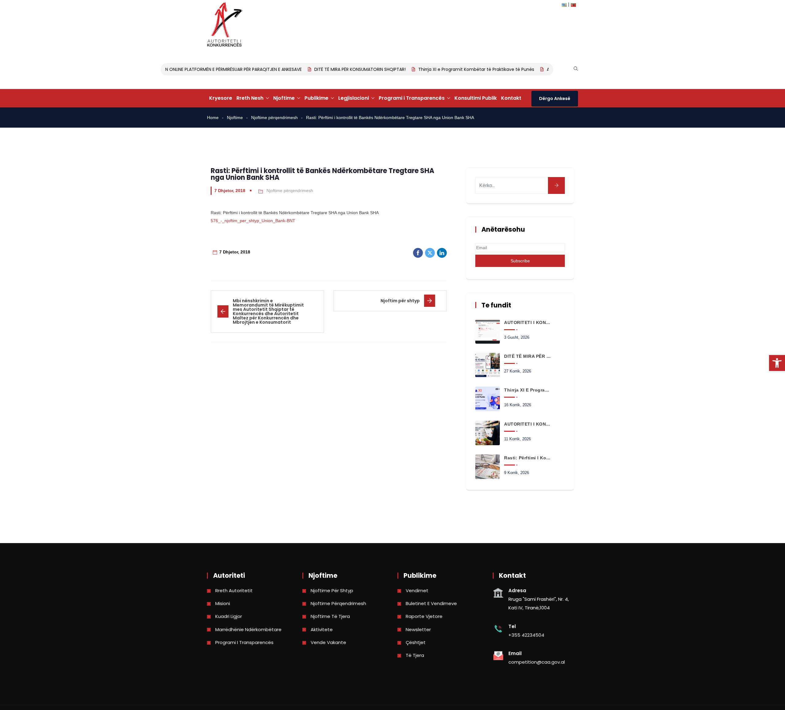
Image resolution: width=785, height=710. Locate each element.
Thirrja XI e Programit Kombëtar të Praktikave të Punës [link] (468, 69)
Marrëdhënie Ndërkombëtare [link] (248, 629)
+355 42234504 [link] (526, 635)
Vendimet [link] (417, 590)
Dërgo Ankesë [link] (554, 98)
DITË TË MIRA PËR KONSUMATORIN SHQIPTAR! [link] (351, 69)
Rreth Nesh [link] (249, 98)
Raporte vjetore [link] (424, 616)
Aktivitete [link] (322, 629)
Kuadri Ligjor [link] (228, 616)
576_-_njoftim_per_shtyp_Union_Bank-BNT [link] (253, 220)
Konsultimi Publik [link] (475, 98)
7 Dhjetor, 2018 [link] (229, 190)
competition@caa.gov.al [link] (536, 662)
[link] (777, 363)
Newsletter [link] (418, 629)
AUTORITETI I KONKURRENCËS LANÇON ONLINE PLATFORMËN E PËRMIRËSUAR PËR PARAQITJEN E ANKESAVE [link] (187, 69)
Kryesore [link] (220, 98)
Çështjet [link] (416, 642)
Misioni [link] (222, 603)
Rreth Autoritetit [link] (234, 590)
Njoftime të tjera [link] (330, 616)
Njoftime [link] (284, 98)
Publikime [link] (316, 98)
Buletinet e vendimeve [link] (431, 603)
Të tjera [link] (415, 655)
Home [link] (213, 117)
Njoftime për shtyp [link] (332, 590)
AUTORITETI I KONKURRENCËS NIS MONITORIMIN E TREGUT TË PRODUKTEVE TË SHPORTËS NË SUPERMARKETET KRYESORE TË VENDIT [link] (527, 424)
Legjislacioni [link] (353, 98)
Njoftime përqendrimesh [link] (274, 117)
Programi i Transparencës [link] (412, 98)
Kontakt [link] (511, 98)
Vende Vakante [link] (328, 642)
